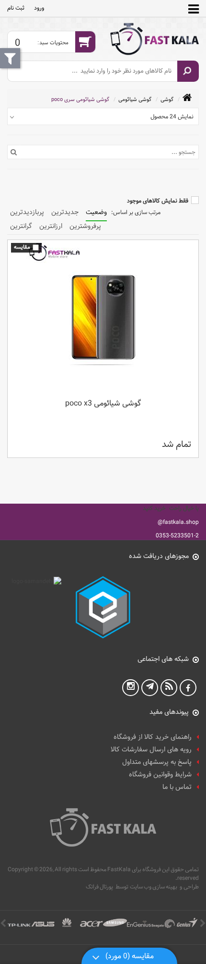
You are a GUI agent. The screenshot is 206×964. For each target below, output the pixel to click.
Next (3, 924)
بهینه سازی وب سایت (153, 886)
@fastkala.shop (178, 522)
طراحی (191, 886)
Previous (203, 924)
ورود (39, 8)
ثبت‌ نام (15, 8)
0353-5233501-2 (177, 535)
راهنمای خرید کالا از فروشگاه (153, 737)
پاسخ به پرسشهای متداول (157, 762)
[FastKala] (154, 39)
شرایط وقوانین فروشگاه (160, 775)
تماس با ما (177, 787)
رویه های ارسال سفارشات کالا (151, 750)
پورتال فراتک (99, 886)
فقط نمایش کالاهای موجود (157, 200)
